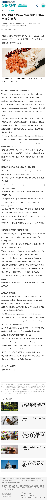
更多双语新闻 (6, 399)
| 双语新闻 (10, 10)
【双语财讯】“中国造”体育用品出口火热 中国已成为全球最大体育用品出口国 (33, 435)
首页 (3, 10)
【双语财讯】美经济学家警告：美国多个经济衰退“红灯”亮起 (33, 464)
